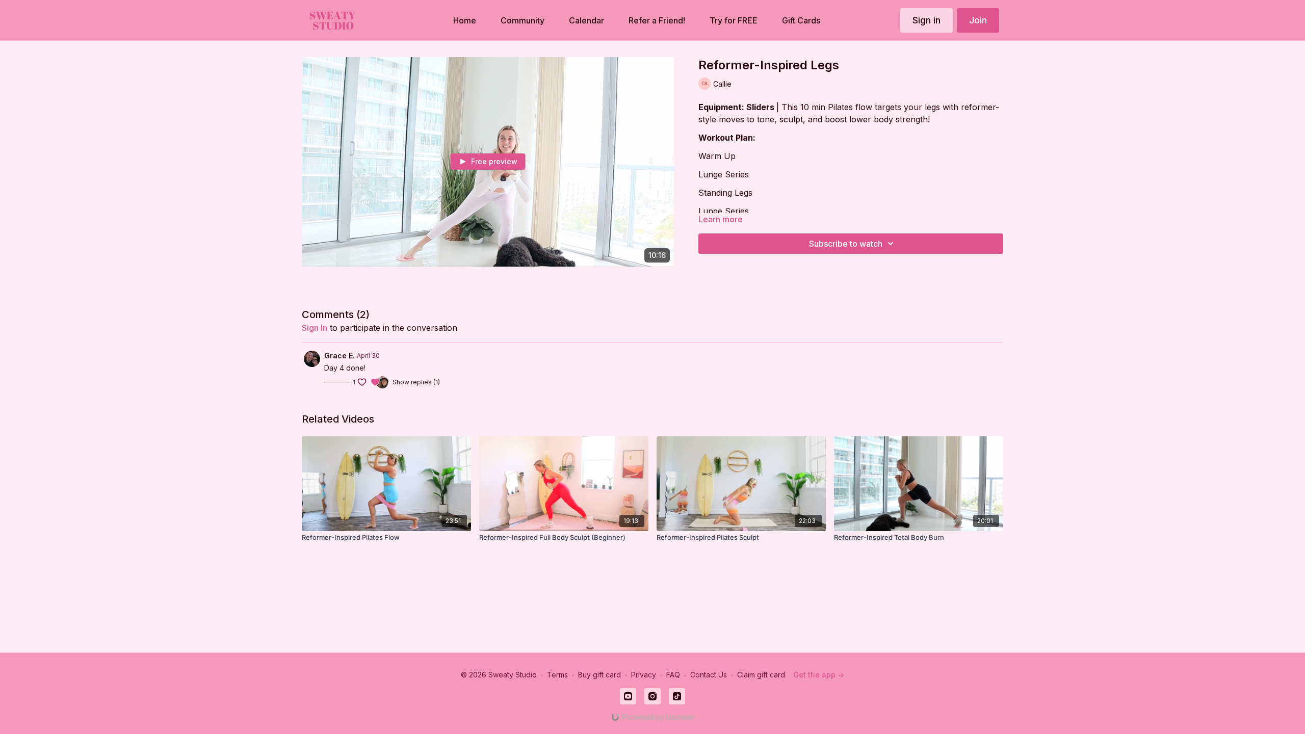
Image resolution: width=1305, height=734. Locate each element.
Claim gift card (761, 674)
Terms (557, 674)
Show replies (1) (416, 382)
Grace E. (339, 355)
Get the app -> (818, 674)
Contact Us (708, 674)
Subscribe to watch (845, 244)
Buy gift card (599, 674)
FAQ (673, 674)
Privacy (643, 674)
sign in (314, 328)
